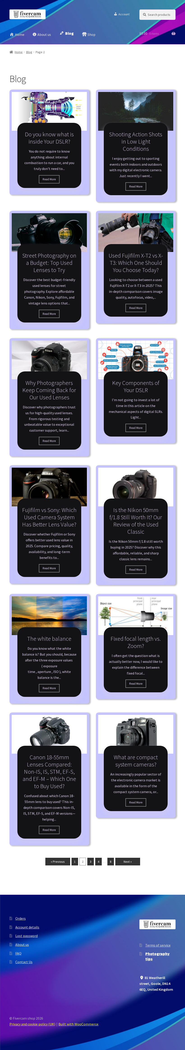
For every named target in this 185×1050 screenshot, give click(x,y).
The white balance (49, 638)
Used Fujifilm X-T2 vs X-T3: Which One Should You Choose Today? (136, 263)
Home (19, 52)
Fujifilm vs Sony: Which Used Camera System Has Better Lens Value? (49, 517)
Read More (49, 179)
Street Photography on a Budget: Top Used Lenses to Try (49, 263)
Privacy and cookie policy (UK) (32, 1024)
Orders (20, 918)
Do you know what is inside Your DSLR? (49, 137)
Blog (29, 52)
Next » (128, 862)
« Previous (58, 862)
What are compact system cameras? (136, 760)
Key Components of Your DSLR (135, 386)
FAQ (18, 953)
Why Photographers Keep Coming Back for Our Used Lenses (49, 390)
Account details (27, 927)
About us (22, 944)
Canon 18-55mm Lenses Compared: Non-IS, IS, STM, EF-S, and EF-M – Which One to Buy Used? (49, 771)
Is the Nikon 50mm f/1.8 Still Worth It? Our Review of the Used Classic (135, 520)
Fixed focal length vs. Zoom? (136, 642)
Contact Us (23, 962)
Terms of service (158, 945)
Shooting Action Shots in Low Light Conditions (135, 141)
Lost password (26, 935)
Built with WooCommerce (78, 1024)
